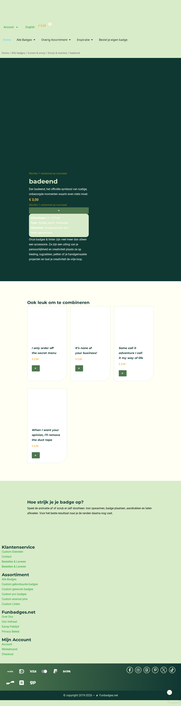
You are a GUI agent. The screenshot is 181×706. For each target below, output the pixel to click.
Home (5, 53)
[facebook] (130, 670)
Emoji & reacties (57, 53)
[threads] (147, 670)
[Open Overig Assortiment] (69, 40)
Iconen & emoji (36, 53)
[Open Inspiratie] (91, 40)
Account (9, 27)
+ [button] (36, 368)
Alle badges (18, 53)
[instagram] (138, 670)
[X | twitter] (163, 670)
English (30, 27)
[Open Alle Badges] (34, 40)
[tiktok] (172, 670)
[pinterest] (155, 670)
